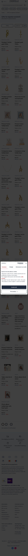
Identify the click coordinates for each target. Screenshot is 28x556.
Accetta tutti (14, 287)
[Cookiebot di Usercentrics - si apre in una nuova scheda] (17, 263)
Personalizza (13, 291)
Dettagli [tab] (11, 267)
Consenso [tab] (4, 267)
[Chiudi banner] (26, 263)
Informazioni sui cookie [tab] (21, 267)
